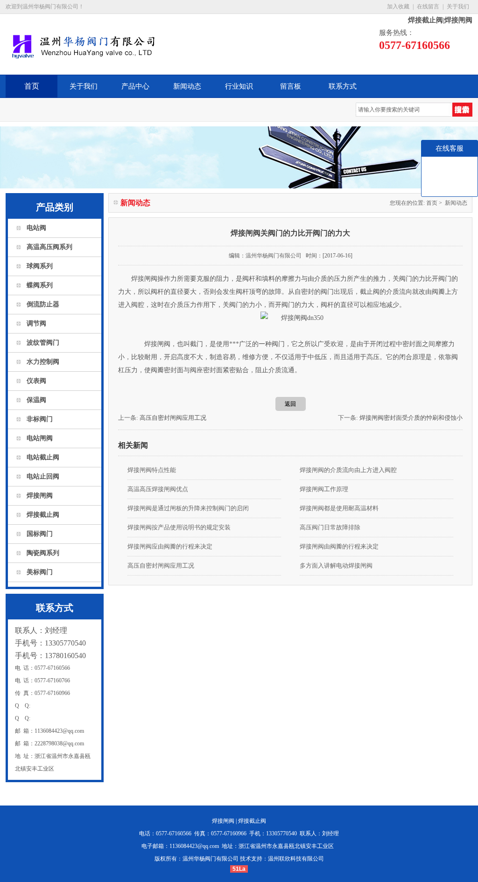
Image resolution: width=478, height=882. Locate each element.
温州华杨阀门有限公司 (274, 255)
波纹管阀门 (43, 342)
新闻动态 (187, 86)
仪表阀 (36, 380)
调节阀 (36, 323)
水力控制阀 (43, 361)
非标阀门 (40, 419)
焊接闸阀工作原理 (324, 489)
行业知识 (239, 86)
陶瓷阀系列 (43, 552)
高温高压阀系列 (49, 246)
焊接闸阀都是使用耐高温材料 (339, 508)
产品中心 (135, 86)
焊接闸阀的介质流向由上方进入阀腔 (348, 469)
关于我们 (458, 6)
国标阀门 (40, 533)
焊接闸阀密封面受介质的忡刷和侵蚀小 (411, 417)
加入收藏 (398, 6)
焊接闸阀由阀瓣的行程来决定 (339, 546)
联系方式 (343, 86)
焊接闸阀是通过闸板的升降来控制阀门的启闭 (188, 508)
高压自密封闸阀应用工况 (173, 417)
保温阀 (36, 399)
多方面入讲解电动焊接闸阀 (336, 565)
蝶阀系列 (40, 285)
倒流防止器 (43, 304)
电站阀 (36, 227)
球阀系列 (40, 266)
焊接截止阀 (43, 514)
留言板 (290, 86)
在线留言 (428, 6)
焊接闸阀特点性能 (151, 469)
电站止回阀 (43, 476)
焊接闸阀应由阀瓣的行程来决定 (169, 546)
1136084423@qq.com (194, 846)
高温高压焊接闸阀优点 (157, 489)
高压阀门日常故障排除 (330, 527)
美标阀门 (40, 572)
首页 (31, 86)
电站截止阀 (43, 457)
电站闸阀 (40, 438)
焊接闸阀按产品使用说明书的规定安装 (179, 527)
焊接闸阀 (40, 495)
